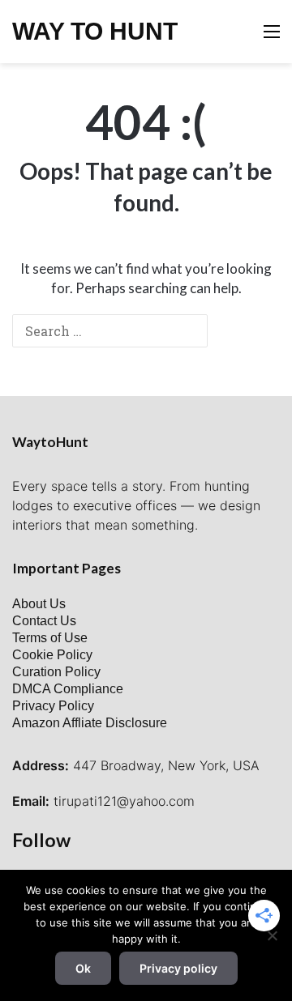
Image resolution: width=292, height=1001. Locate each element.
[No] (272, 935)
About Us (39, 604)
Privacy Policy (53, 706)
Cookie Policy (52, 655)
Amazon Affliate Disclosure (89, 723)
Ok (83, 968)
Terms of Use (50, 638)
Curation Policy (56, 672)
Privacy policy (178, 968)
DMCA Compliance (67, 689)
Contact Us (44, 621)
